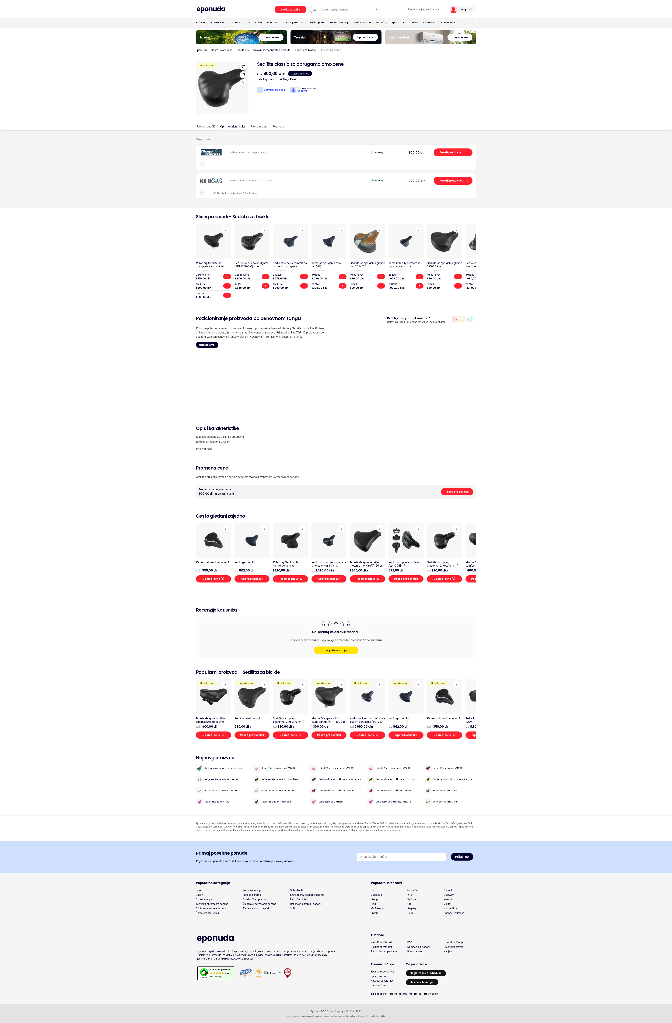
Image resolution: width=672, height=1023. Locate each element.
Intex (410, 894)
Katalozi (471, 22)
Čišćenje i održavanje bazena (259, 903)
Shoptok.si (362, 1016)
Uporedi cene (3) (213, 579)
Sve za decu (429, 22)
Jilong (374, 899)
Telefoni (235, 22)
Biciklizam (243, 50)
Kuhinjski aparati (295, 22)
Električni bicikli (298, 899)
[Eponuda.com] (211, 9)
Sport (395, 22)
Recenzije (278, 126)
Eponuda (201, 50)
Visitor (447, 903)
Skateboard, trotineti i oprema (307, 894)
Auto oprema (448, 22)
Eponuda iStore (379, 976)
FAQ (409, 942)
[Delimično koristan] (462, 319)
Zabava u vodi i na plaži (256, 908)
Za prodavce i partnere (384, 951)
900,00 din (417, 152)
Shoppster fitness (454, 913)
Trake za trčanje (252, 890)
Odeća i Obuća (253, 22)
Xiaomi (448, 899)
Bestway (449, 894)
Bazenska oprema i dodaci (305, 903)
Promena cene (259, 126)
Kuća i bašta (410, 22)
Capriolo (448, 890)
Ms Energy (377, 908)
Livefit (374, 913)
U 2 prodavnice (300, 73)
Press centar (414, 951)
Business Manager (422, 982)
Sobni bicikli (296, 890)
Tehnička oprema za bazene (212, 903)
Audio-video (218, 22)
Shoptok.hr (371, 1016)
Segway (411, 908)
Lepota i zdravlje (339, 22)
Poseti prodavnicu (451, 152)
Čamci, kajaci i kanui (207, 913)
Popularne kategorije (213, 883)
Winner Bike (450, 908)
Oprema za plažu (205, 899)
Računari (201, 22)
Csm (410, 913)
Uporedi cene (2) (205, 126)
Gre (409, 903)
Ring (373, 903)
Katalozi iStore (379, 985)
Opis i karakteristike (232, 126)
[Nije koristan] (455, 319)
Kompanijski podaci (418, 947)
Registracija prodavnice (423, 9)
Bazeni (200, 894)
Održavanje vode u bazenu (211, 908)
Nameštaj (381, 22)
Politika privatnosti (381, 947)
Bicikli (199, 890)
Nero (373, 890)
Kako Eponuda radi (381, 942)
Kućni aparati (317, 22)
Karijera (448, 951)
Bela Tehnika (274, 22)
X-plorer (412, 899)
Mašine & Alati (362, 22)
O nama (377, 935)
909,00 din (417, 181)
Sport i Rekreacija (221, 50)
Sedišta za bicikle (305, 50)
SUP (292, 908)
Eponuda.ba (380, 1016)
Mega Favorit (290, 79)
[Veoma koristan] (470, 319)
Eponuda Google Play (382, 971)
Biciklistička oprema (254, 899)
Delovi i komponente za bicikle (271, 50)
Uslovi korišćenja (453, 942)
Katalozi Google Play (382, 980)
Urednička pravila (453, 947)
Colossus (376, 894)
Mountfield (413, 890)
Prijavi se (462, 856)
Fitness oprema (252, 894)
